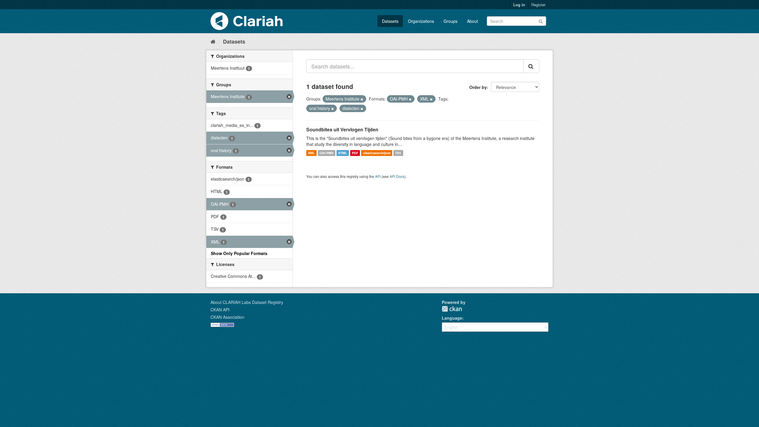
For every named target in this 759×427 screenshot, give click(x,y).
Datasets (390, 21)
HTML (342, 153)
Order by (478, 87)
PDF (355, 153)
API (378, 176)
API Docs (397, 176)
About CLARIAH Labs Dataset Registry (247, 302)
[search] (531, 66)
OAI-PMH (327, 153)
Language (452, 318)
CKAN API (220, 310)
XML (311, 153)
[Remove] (362, 99)
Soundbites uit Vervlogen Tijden (342, 129)
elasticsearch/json (376, 153)
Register (538, 4)
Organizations (421, 21)
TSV (398, 153)
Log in (519, 4)
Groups (450, 21)
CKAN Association (227, 317)
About (472, 21)
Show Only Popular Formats (239, 253)
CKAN (452, 309)
